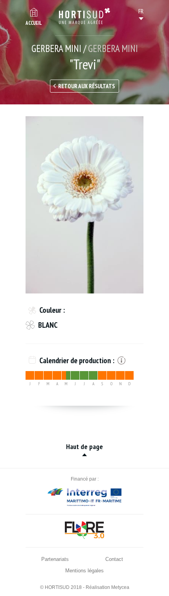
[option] (84, 204)
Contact (114, 559)
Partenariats (55, 559)
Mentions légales (84, 571)
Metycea (120, 587)
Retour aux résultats (86, 86)
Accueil (34, 23)
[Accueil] (84, 16)
